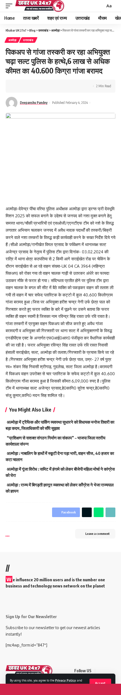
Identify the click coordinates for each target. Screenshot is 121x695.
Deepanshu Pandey (34, 102)
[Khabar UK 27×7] (29, 670)
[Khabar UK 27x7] (39, 6)
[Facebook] (100, 671)
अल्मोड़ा (12, 40)
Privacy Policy (65, 680)
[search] (100, 6)
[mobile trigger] (10, 6)
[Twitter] (107, 671)
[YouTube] (113, 671)
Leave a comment (97, 533)
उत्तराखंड (28, 40)
